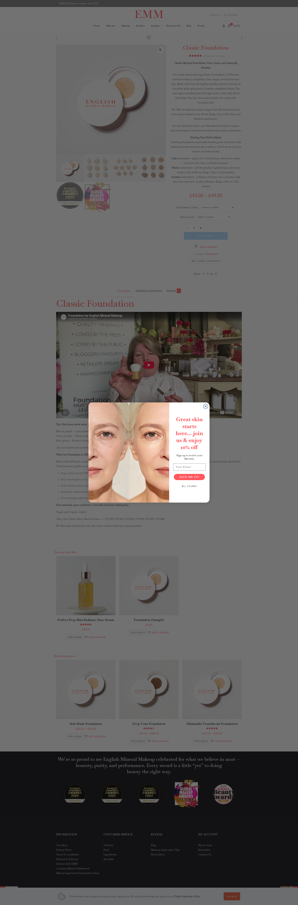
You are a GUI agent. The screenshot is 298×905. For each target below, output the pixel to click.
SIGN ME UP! (189, 477)
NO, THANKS (189, 486)
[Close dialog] (205, 406)
